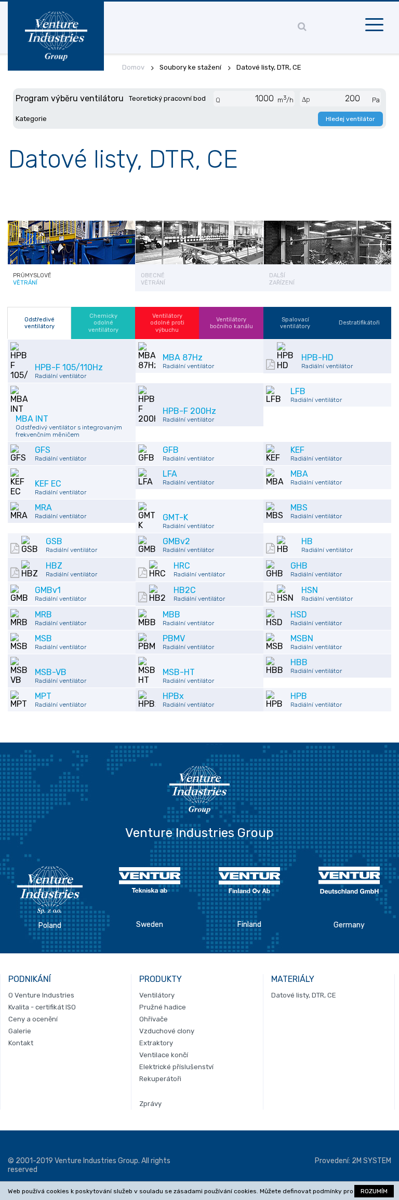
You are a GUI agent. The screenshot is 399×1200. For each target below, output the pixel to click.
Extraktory (156, 1043)
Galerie (19, 1031)
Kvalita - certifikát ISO (42, 1007)
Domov (133, 67)
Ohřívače (153, 1019)
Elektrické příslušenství (176, 1067)
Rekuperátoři (160, 1079)
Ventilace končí (163, 1055)
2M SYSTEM (371, 1160)
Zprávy (150, 1104)
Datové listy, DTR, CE (303, 995)
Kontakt (20, 1043)
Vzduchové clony (166, 1031)
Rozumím (374, 1191)
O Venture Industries (41, 995)
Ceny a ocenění (33, 1019)
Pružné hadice (162, 1007)
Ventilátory (157, 995)
